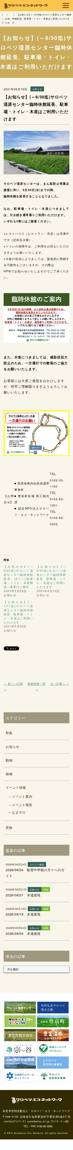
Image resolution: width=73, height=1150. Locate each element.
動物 (9, 760)
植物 (9, 773)
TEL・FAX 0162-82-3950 (38, 1126)
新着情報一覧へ (36, 686)
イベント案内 (22, 796)
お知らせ (12, 746)
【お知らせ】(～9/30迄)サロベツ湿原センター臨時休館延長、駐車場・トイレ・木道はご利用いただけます (51, 576)
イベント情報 (16, 787)
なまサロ (19, 812)
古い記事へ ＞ (59, 684)
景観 (9, 827)
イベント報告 (22, 804)
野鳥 (9, 733)
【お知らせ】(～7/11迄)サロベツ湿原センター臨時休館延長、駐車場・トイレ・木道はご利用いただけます (18, 612)
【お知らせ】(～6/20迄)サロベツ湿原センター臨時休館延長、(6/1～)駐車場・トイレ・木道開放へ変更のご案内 (18, 576)
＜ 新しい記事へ (13, 686)
